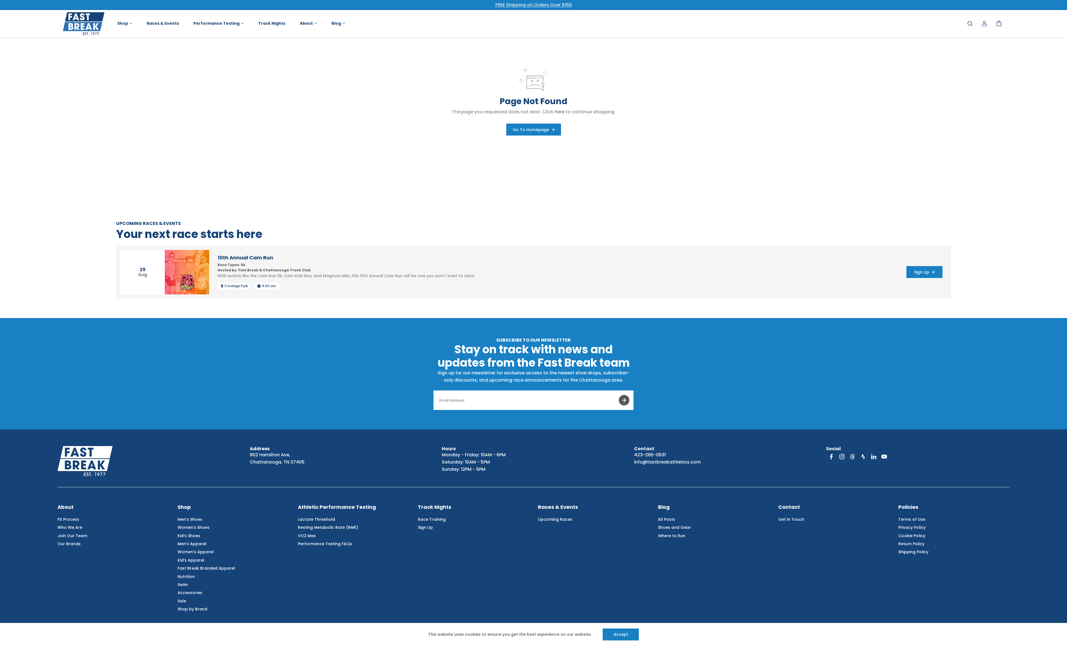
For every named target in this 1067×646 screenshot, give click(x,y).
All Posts (666, 519)
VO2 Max (307, 536)
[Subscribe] (624, 400)
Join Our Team (72, 536)
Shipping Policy (913, 552)
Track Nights (434, 507)
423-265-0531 (650, 455)
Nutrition (186, 576)
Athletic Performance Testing (337, 507)
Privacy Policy (912, 527)
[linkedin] (873, 456)
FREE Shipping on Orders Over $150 (533, 5)
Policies (908, 507)
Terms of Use (911, 519)
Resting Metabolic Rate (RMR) (328, 527)
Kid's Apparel (191, 560)
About (66, 507)
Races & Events (558, 507)
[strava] (863, 456)
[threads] (852, 456)
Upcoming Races (555, 519)
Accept (621, 634)
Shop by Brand (192, 609)
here (560, 112)
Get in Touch (791, 519)
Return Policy (911, 544)
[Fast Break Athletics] (83, 23)
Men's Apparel (192, 544)
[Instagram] (842, 456)
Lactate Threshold (316, 519)
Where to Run (671, 536)
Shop (184, 507)
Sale (182, 601)
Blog (664, 507)
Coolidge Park (236, 286)
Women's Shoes (194, 527)
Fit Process (68, 519)
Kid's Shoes (189, 536)
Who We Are (70, 527)
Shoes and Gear (674, 527)
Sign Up (425, 527)
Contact (789, 507)
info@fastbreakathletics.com (667, 462)
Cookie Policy (911, 536)
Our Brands (69, 544)
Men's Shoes (190, 519)
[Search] (970, 23)
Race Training (432, 519)
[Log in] (984, 23)
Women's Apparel (196, 552)
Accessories (190, 592)
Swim (183, 584)
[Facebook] (831, 456)
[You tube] (884, 456)
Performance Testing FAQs (325, 544)
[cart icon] (999, 23)
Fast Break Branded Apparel (206, 568)
